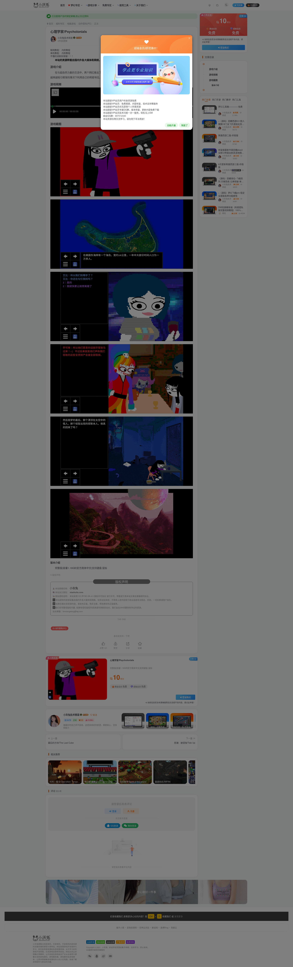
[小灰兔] (146, 74)
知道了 (184, 125)
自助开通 (171, 125)
